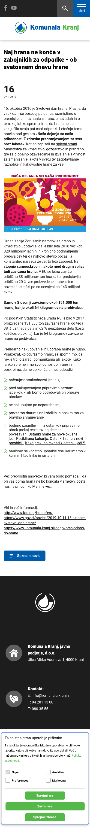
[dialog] (45, 778)
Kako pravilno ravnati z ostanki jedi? (54, 443)
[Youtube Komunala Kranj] (14, 8)
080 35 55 (40, 709)
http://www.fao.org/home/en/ (28, 513)
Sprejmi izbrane (45, 817)
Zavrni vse (44, 806)
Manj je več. (42, 486)
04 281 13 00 (42, 702)
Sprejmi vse (45, 795)
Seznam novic (28, 556)
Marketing (59, 780)
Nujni (15, 772)
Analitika (58, 772)
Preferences (20, 780)
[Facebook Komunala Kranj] (5, 8)
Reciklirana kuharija (32, 438)
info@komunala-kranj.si (51, 695)
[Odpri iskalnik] (65, 8)
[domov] (47, 32)
